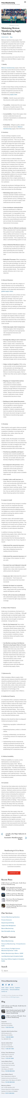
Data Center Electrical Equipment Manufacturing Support (15, 899)
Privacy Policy (5, 989)
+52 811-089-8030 (9, 1093)
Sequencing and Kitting (7, 922)
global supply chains (7, 291)
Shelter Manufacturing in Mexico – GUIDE (12, 953)
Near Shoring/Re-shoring (8, 931)
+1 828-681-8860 (9, 1037)
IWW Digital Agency (14, 997)
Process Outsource (6, 920)
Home (2, 987)
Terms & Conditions (14, 989)
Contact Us (14, 873)
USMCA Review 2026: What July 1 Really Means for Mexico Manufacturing (13, 883)
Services (12, 987)
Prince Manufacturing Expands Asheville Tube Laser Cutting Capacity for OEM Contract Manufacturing (16, 889)
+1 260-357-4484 (9, 1048)
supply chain (13, 94)
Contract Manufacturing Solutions (10, 917)
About (7, 987)
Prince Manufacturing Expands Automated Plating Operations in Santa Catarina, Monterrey (16, 906)
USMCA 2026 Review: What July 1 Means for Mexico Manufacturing (15, 894)
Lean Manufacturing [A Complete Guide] (12, 956)
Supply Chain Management (8, 925)
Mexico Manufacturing (7, 928)
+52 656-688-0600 (10, 1071)
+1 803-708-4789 (9, 1027)
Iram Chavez (5, 37)
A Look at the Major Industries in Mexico (16, 834)
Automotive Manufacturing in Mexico (13, 838)
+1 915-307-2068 (9, 1058)
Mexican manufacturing (7, 68)
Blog (11, 37)
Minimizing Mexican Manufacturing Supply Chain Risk (11, 31)
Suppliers (17, 987)
